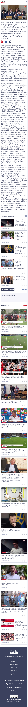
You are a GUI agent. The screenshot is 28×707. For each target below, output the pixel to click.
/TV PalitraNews (15, 691)
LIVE (25, 705)
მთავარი (14, 661)
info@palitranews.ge (15, 687)
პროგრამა (14, 667)
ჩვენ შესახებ (14, 674)
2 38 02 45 (19, 684)
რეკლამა (14, 671)
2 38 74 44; (12, 684)
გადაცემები (14, 664)
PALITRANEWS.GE (12, 699)
